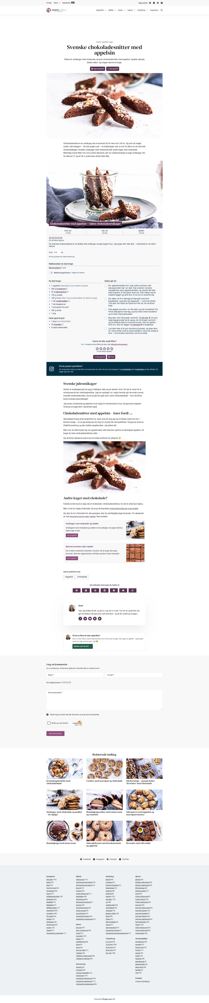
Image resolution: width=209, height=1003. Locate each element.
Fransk (139, 950)
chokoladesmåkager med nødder (124, 508)
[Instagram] (154, 3)
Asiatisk (139, 944)
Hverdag (111, 899)
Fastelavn (110, 882)
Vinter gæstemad (143, 930)
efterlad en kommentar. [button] (119, 344)
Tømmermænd (112, 928)
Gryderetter (51, 891)
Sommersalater (142, 922)
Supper (50, 928)
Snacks (80, 905)
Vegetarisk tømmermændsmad (118, 933)
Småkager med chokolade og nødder (82, 524)
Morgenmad (82, 899)
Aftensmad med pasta (85, 885)
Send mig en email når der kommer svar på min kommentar (74, 714)
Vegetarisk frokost (84, 916)
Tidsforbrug (110, 939)
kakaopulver (61, 292)
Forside (49, 3)
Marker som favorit (82, 646)
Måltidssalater (53, 908)
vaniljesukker (62, 301)
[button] (50, 237)
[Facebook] (150, 3)
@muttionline (126, 369)
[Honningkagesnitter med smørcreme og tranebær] (104, 800)
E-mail (111, 675)
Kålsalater (51, 899)
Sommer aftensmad (144, 908)
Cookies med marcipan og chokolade (104, 780)
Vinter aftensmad (143, 928)
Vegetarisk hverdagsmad (86, 984)
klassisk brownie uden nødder (83, 516)
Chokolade (82, 577)
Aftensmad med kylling (85, 882)
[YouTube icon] (99, 618)
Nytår (109, 916)
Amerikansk (141, 942)
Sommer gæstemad (143, 919)
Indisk (139, 956)
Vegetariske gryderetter (56, 933)
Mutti (56, 3)
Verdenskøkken (141, 939)
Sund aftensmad (83, 908)
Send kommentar (55, 734)
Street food (51, 925)
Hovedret (81, 936)
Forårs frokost (142, 899)
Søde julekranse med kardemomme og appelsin (103, 844)
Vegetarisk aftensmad (86, 978)
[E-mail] (123, 590)
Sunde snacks (82, 910)
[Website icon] (85, 618)
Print (112, 357)
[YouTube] (162, 3)
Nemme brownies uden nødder (79, 546)
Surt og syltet (82, 950)
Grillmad (110, 891)
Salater (50, 919)
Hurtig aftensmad (84, 894)
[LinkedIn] (104, 590)
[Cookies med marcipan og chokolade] (104, 768)
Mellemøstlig (141, 964)
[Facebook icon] (80, 618)
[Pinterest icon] (95, 618)
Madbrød (51, 902)
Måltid (110, 10)
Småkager (51, 922)
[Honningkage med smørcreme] (64, 831)
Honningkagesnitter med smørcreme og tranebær (104, 813)
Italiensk (140, 959)
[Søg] (162, 10)
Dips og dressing (83, 930)
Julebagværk (112, 905)
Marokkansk (140, 961)
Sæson (130, 10)
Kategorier (50, 876)
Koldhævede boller (54, 896)
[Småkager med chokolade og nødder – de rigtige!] (64, 800)
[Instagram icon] (90, 618)
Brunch (80, 888)
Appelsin (69, 577)
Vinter (139, 925)
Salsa (79, 944)
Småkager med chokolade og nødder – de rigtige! (64, 813)
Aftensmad (82, 879)
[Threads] (114, 590)
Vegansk (80, 970)
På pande (51, 916)
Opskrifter (100, 10)
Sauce (79, 947)
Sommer (139, 905)
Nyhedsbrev (68, 3)
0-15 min (110, 942)
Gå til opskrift (72, 535)
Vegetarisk (82, 976)
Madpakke (81, 896)
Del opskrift (113, 69)
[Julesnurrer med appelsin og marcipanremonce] (144, 800)
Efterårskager (141, 888)
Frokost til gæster (113, 885)
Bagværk (51, 879)
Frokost (80, 891)
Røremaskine (55, 268)
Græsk (139, 953)
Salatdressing (82, 942)
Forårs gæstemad (143, 902)
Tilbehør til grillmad (84, 959)
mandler (57, 324)
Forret (79, 933)
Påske (109, 919)
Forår (138, 894)
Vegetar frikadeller (84, 973)
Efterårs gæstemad (143, 885)
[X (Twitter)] (86, 590)
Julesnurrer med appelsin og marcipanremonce (140, 813)
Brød (49, 885)
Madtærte (51, 905)
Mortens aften (112, 913)
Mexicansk (140, 967)
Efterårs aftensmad (143, 882)
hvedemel (61, 289)
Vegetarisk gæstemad (86, 981)
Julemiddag (111, 908)
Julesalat (110, 910)
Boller (50, 882)
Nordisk (139, 970)
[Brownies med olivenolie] (144, 831)
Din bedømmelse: (53, 683)
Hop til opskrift (98, 69)
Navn (51, 675)
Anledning (141, 10)
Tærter (50, 930)
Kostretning (80, 964)
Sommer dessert (142, 910)
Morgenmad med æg (84, 902)
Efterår (139, 879)
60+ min (110, 953)
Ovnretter (51, 913)
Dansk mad (141, 947)
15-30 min (111, 944)
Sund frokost (82, 913)
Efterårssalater (142, 891)
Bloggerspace (107, 999)
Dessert (80, 928)
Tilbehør (80, 953)
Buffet (109, 879)
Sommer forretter (142, 913)
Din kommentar (55, 693)
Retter (120, 10)
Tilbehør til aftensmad (85, 956)
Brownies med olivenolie (138, 843)
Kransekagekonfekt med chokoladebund (58, 782)
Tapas (109, 925)
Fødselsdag (111, 888)
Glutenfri (80, 967)
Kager (111, 42)
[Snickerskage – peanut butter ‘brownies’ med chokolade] (144, 768)
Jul (108, 902)
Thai (138, 973)
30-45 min (111, 947)
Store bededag (112, 922)
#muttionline (139, 369)
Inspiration (154, 10)
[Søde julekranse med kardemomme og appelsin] (104, 831)
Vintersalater (141, 933)
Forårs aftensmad (142, 896)
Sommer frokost (142, 916)
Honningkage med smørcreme (61, 843)
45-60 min (111, 950)
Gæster (110, 896)
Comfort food (52, 888)
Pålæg (80, 939)
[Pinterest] (158, 3)
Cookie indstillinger (142, 981)
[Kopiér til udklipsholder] (132, 590)
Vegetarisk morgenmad (86, 919)
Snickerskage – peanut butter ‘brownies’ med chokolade (140, 782)
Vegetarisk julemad (114, 930)
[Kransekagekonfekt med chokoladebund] (64, 768)
